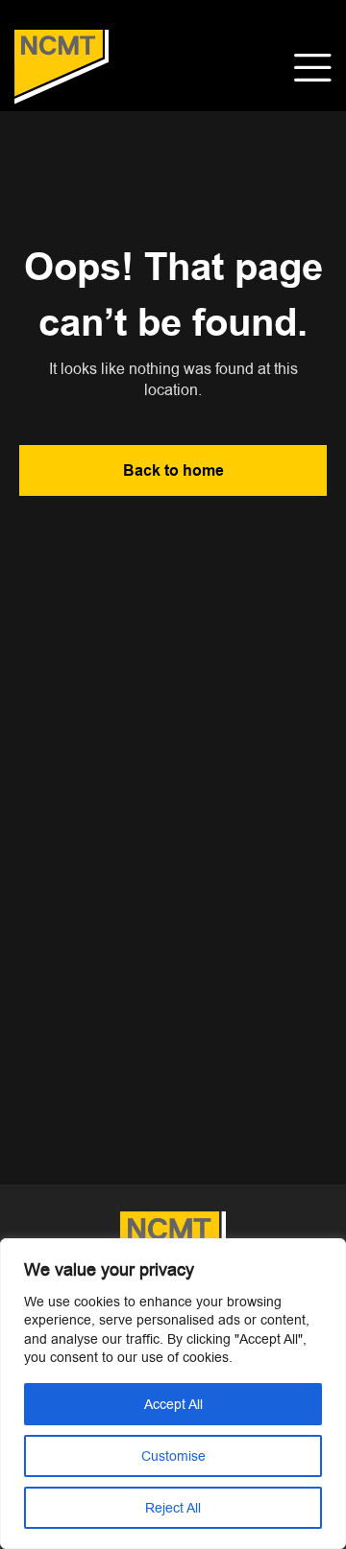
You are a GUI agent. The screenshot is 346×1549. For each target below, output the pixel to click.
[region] (173, 1393)
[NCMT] (61, 67)
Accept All (173, 1404)
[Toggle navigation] (313, 68)
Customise (173, 1456)
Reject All (173, 1507)
